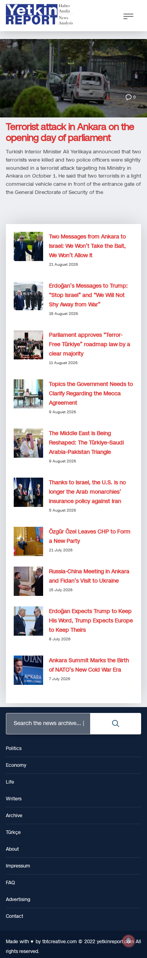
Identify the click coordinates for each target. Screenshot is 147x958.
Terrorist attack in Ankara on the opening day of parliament (70, 132)
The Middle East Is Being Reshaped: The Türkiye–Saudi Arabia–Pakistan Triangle (86, 443)
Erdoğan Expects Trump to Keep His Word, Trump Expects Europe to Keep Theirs (91, 621)
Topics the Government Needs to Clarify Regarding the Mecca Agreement (91, 393)
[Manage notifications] (128, 941)
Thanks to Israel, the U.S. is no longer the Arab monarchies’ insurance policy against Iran (87, 492)
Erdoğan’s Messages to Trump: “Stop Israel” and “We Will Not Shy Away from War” (88, 295)
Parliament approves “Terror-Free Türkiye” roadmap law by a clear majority (89, 344)
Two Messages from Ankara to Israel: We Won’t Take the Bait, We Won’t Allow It (87, 246)
